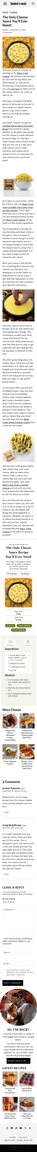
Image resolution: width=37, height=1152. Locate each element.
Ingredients (10, 645)
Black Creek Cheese (15, 220)
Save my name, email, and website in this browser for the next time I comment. (20, 972)
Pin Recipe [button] (25, 574)
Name (7, 952)
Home (5, 12)
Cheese (13, 12)
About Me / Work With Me (18, 1140)
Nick (6, 30)
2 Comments (7, 32)
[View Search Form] (33, 3)
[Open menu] (5, 3)
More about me (17, 1061)
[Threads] (30, 1128)
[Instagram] (7, 1128)
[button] (29, 655)
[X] (25, 1128)
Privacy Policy (23, 1149)
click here (14, 89)
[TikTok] (16, 1128)
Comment (9, 909)
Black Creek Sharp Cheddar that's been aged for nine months (18, 207)
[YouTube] (21, 1128)
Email (6, 963)
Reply (6, 812)
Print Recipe (12, 574)
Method (28, 645)
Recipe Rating (8, 899)
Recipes (23, 1137)
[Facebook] (12, 1128)
